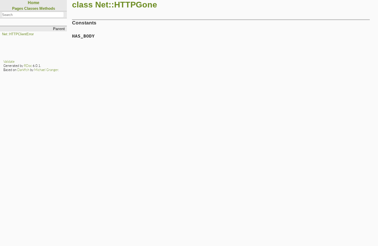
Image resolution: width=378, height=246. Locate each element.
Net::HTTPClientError (18, 34)
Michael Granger (46, 70)
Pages (17, 8)
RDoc (28, 66)
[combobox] (33, 14)
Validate (9, 61)
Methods (47, 8)
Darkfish (23, 70)
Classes (31, 8)
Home (33, 3)
